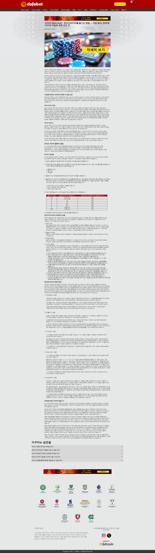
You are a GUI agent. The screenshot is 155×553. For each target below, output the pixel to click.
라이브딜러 (55, 10)
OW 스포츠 (25, 10)
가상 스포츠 (114, 10)
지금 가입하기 (120, 4)
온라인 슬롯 (65, 10)
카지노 (45, 10)
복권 (74, 10)
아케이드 (93, 10)
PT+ (79, 10)
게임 (85, 10)
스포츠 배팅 (103, 10)
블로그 (124, 10)
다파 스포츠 (36, 10)
